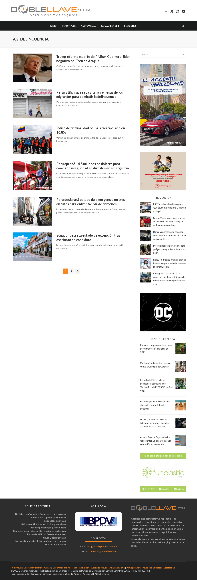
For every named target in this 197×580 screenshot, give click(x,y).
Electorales (169, 567)
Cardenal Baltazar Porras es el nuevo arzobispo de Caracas (155, 365)
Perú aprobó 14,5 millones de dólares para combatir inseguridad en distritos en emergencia (92, 166)
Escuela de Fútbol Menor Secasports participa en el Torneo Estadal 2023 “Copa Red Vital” (156, 385)
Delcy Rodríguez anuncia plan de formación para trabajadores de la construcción (169, 263)
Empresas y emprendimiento (37, 567)
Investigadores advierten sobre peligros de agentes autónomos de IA (169, 249)
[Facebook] (166, 10)
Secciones (130, 26)
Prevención (147, 567)
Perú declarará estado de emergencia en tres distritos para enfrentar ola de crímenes (90, 201)
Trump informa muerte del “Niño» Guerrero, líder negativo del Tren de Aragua (93, 58)
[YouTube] (183, 10)
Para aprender (110, 26)
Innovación (84, 567)
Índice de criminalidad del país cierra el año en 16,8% (90, 130)
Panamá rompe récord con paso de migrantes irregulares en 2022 (156, 349)
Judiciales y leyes (99, 567)
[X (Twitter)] (172, 10)
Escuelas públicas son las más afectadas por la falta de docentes (155, 405)
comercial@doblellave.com (103, 551)
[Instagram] (177, 10)
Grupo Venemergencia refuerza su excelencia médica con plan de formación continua (169, 221)
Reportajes (69, 26)
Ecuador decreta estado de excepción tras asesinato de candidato (88, 237)
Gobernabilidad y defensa (64, 567)
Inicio (53, 26)
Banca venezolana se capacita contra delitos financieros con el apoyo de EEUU (169, 235)
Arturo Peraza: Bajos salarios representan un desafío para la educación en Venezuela (155, 441)
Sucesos (158, 567)
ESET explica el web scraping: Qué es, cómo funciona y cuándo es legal (169, 208)
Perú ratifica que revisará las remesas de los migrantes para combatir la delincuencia (89, 94)
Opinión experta (117, 567)
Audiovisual (88, 26)
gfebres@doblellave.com (104, 546)
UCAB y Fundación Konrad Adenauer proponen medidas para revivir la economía (154, 423)
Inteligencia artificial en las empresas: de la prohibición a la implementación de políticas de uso (169, 278)
